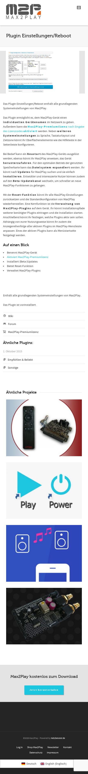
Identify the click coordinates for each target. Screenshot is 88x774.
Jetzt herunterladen (43, 690)
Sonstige (13, 368)
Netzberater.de (58, 738)
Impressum (53, 752)
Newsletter (53, 747)
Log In (19, 747)
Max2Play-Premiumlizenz (23, 332)
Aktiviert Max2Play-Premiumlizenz (27, 257)
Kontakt (67, 747)
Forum (12, 324)
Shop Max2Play (35, 747)
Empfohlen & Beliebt (20, 360)
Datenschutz (35, 752)
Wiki (10, 316)
